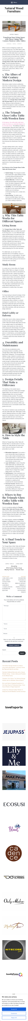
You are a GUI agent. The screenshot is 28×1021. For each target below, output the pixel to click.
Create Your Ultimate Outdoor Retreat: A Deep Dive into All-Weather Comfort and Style (14, 690)
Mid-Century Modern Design (14, 568)
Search (4, 650)
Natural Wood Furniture (14, 9)
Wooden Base (20, 570)
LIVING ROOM (19, 564)
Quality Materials (9, 570)
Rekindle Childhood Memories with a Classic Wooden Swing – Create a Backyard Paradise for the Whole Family (14, 673)
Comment (19, 44)
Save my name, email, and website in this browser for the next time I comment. (14, 640)
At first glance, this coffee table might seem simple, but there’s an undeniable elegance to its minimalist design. (13, 123)
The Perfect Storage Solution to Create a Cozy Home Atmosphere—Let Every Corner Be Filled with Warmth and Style (13, 667)
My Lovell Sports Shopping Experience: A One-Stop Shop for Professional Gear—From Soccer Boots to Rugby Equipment (13, 685)
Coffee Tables (9, 564)
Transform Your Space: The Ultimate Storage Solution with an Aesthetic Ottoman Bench (13, 679)
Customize (14, 1013)
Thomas (14, 44)
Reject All (14, 1017)
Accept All (14, 1009)
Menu (15, 2)
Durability (14, 566)
